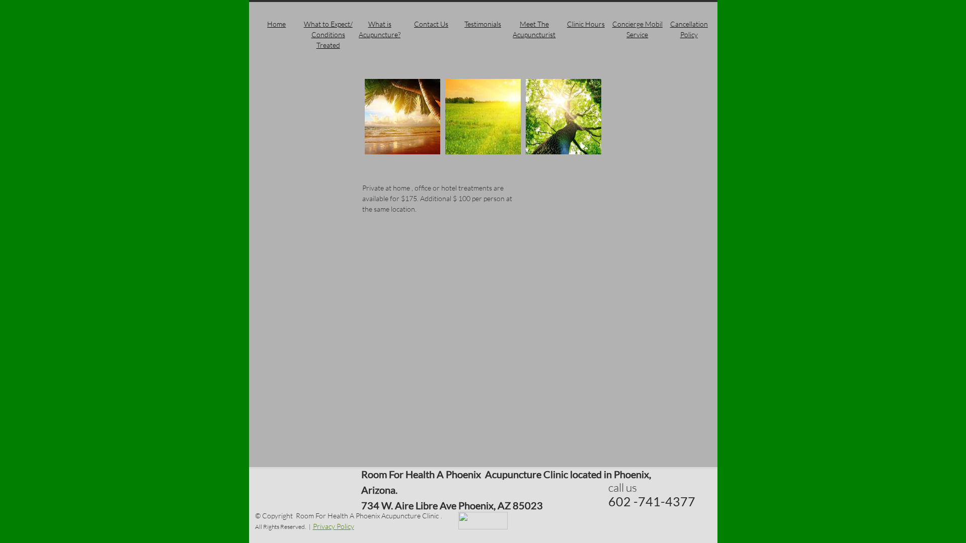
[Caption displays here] (402, 116)
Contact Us (431, 24)
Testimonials (482, 24)
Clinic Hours (586, 24)
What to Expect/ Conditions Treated (328, 34)
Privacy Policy (333, 526)
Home (276, 24)
